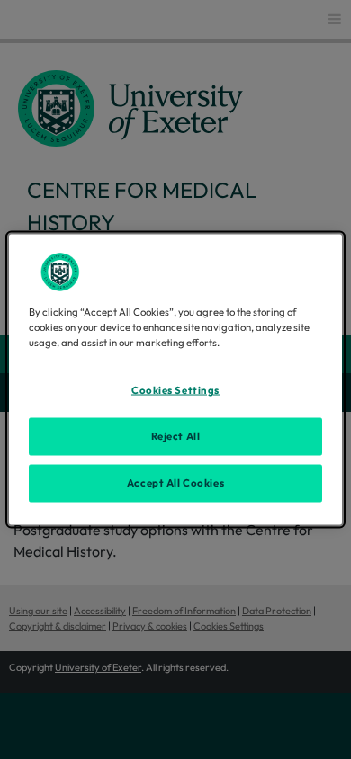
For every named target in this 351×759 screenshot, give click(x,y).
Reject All (176, 436)
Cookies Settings (175, 390)
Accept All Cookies (175, 483)
